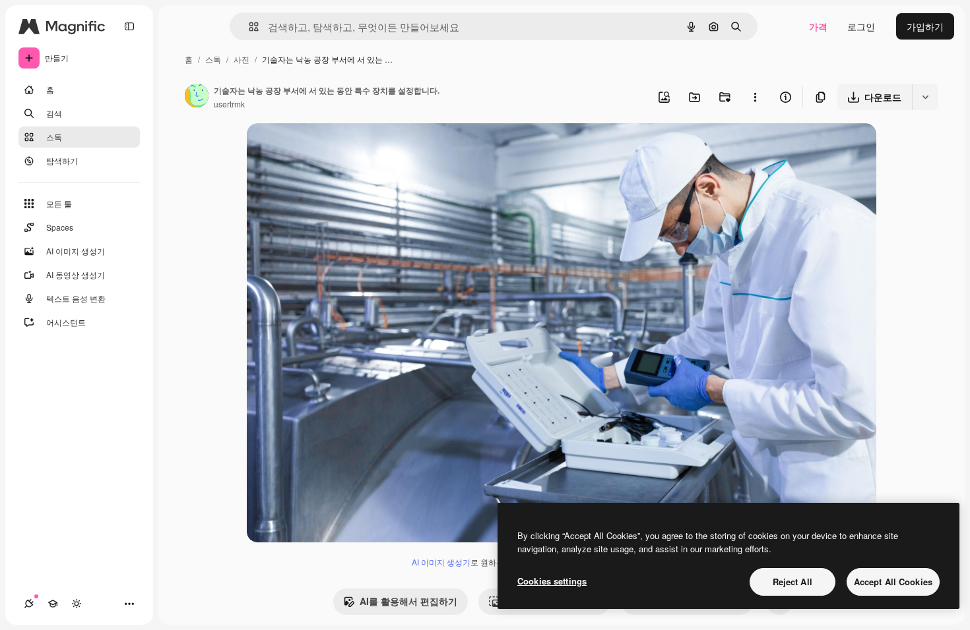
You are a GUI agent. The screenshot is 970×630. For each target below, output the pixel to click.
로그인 (861, 26)
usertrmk (229, 103)
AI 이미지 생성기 (441, 561)
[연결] (29, 603)
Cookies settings (552, 581)
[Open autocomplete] (248, 27)
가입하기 (925, 26)
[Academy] (52, 603)
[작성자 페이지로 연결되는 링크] (197, 97)
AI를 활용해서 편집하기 (408, 601)
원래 (323, 149)
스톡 (213, 59)
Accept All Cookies (893, 581)
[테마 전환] (76, 603)
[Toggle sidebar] (129, 26)
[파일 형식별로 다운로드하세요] (925, 97)
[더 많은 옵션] (755, 97)
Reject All (792, 581)
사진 (241, 59)
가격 (818, 26)
